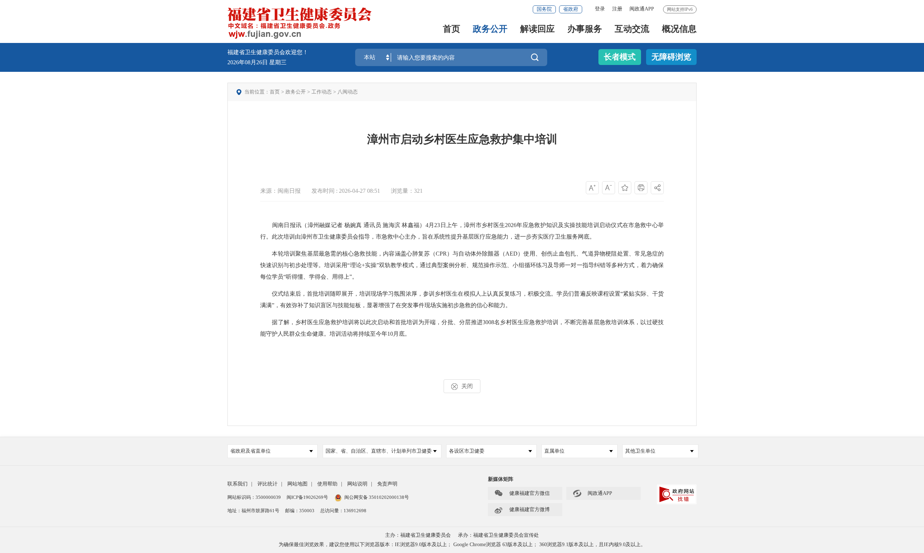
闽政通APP (641, 9)
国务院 (544, 9)
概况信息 (679, 29)
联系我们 (237, 484)
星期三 (278, 62)
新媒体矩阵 (500, 479)
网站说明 (357, 484)
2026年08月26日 (248, 62)
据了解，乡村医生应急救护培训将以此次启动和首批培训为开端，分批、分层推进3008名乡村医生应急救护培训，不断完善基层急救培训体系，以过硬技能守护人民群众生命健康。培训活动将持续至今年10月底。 (462, 328)
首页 (451, 29)
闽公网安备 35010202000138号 (376, 497)
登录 (600, 9)
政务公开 (490, 29)
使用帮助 (327, 484)
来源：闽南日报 (280, 191)
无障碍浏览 (671, 56)
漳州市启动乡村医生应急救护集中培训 (462, 139)
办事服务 (584, 29)
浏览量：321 (407, 191)
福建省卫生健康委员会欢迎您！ (267, 52)
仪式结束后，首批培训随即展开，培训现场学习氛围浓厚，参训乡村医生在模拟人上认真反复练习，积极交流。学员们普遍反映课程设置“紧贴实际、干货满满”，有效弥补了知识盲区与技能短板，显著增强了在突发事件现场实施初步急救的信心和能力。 (462, 299)
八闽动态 (347, 92)
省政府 (570, 9)
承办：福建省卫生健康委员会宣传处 (498, 535)
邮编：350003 (299, 510)
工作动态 (321, 92)
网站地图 (297, 484)
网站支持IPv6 (680, 9)
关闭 (467, 386)
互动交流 (632, 29)
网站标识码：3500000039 (254, 497)
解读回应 (537, 29)
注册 (617, 9)
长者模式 (620, 56)
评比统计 (267, 484)
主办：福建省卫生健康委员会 (418, 535)
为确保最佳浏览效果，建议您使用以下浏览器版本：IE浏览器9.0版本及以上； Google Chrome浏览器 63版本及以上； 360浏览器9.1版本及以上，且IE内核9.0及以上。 (462, 544)
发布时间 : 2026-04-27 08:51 (345, 191)
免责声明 (387, 484)
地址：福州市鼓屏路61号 (253, 510)
